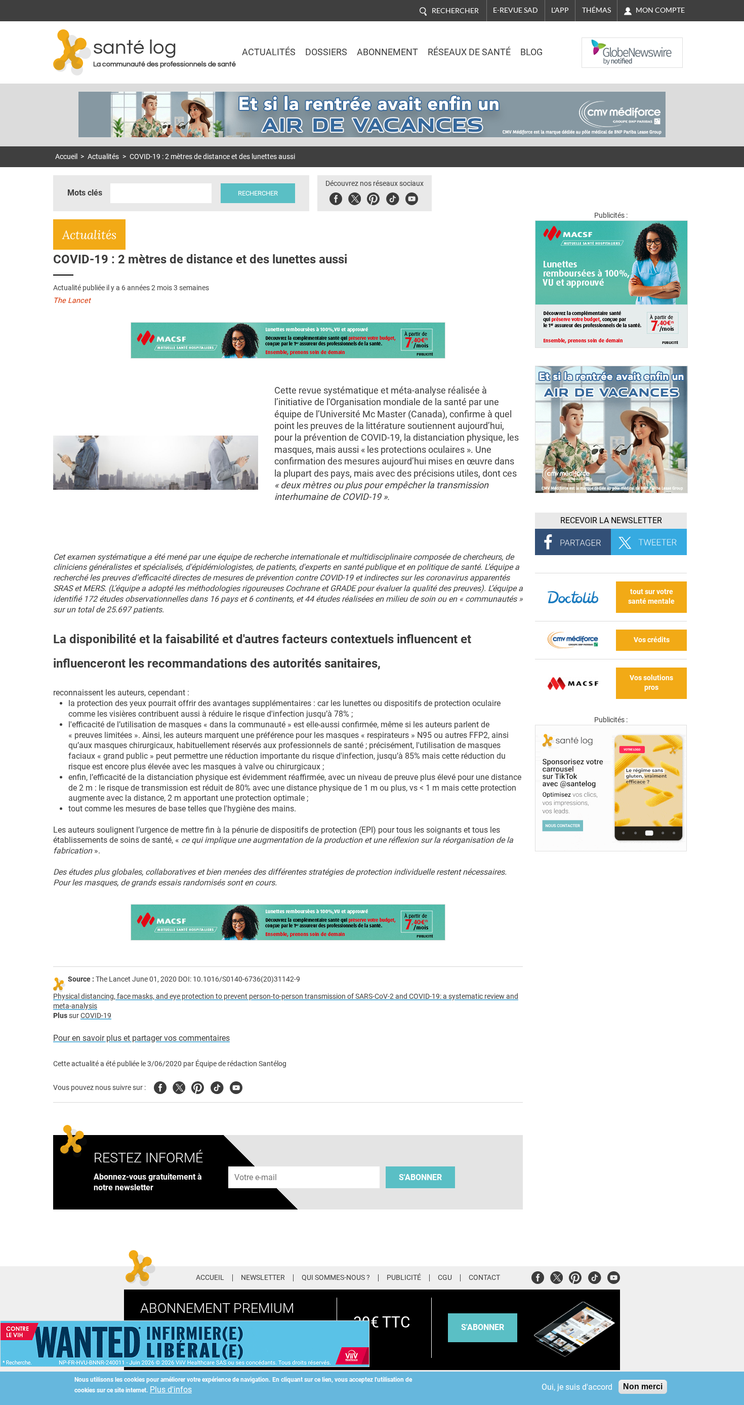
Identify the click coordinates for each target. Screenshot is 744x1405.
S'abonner (420, 1177)
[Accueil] (72, 52)
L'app (560, 10)
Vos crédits (652, 640)
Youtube (236, 1086)
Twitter (354, 197)
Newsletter (263, 1277)
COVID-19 (95, 1015)
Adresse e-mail (256, 1160)
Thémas (596, 10)
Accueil (66, 156)
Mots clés (84, 193)
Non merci (643, 1386)
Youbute (411, 197)
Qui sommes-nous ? (336, 1277)
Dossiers (326, 52)
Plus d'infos (171, 1389)
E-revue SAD (515, 10)
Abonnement (387, 52)
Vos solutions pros (651, 683)
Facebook (335, 197)
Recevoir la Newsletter (611, 520)
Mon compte (660, 10)
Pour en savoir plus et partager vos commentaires (141, 1038)
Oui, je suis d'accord (577, 1387)
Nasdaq (602, 45)
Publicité (404, 1277)
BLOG (531, 52)
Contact (484, 1277)
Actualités (269, 52)
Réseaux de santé (469, 52)
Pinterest (373, 197)
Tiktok (392, 197)
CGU (445, 1277)
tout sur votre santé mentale (651, 597)
